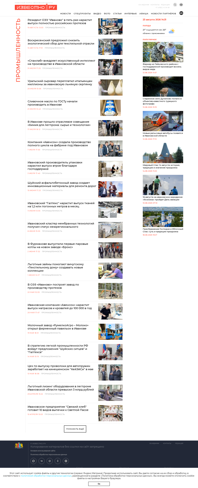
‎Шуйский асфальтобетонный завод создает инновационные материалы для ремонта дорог (62, 184)
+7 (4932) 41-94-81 (163, 7)
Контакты (155, 5)
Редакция (165, 5)
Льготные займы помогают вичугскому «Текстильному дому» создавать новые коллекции (56, 267)
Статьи (117, 13)
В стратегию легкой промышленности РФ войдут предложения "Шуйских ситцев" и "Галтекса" (58, 349)
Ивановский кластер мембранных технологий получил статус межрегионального (61, 225)
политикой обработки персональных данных (46, 476)
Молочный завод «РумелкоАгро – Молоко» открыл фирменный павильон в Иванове (58, 327)
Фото (107, 13)
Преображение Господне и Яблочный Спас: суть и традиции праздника (163, 230)
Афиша (143, 13)
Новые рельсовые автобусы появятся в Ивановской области (163, 134)
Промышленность (55, 28)
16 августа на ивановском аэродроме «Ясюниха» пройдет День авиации (163, 198)
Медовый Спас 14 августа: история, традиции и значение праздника (161, 166)
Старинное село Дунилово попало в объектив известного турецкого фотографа (162, 101)
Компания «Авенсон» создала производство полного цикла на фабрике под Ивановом (59, 143)
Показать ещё (75, 429)
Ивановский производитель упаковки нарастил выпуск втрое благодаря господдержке (55, 166)
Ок (99, 484)
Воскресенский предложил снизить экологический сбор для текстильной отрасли (61, 42)
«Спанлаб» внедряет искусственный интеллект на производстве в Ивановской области (61, 62)
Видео (97, 13)
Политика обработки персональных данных (48, 454)
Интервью (130, 13)
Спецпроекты (82, 13)
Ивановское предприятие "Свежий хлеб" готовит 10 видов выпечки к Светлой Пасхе (58, 408)
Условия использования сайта (42, 450)
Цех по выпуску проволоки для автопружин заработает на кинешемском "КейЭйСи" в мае (60, 367)
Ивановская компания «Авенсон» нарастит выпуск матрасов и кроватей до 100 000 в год (60, 306)
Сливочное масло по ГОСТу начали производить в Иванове (52, 103)
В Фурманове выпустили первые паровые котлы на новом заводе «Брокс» (58, 245)
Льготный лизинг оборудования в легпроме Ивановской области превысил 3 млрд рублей (61, 388)
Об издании (143, 5)
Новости (65, 13)
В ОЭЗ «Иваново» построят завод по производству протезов (53, 286)
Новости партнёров (163, 13)
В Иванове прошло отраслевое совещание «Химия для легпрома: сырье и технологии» (59, 123)
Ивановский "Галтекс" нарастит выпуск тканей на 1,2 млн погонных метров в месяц (61, 205)
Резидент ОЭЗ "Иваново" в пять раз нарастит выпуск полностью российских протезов (60, 21)
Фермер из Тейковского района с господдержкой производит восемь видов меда (162, 67)
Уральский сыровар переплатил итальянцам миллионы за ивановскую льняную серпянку (60, 82)
